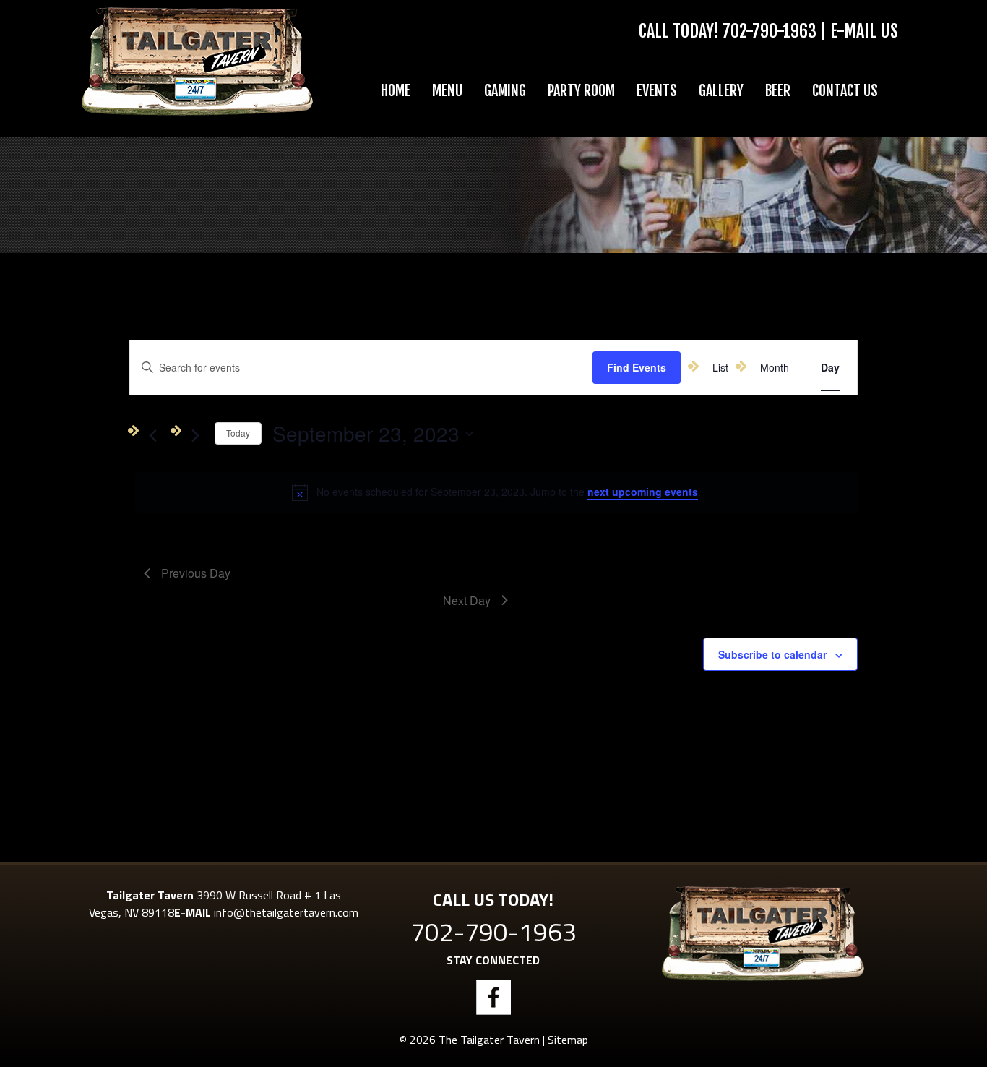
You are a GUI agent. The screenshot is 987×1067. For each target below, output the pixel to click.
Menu (447, 91)
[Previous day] (152, 436)
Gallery (721, 91)
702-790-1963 (769, 31)
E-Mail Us (864, 31)
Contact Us (845, 91)
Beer (777, 91)
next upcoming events (642, 491)
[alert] (496, 492)
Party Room (581, 91)
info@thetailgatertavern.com (286, 912)
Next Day (467, 600)
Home (395, 91)
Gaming (505, 91)
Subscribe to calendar (772, 654)
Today (238, 433)
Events (657, 91)
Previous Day (195, 573)
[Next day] (195, 436)
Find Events (636, 367)
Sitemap (568, 1039)
